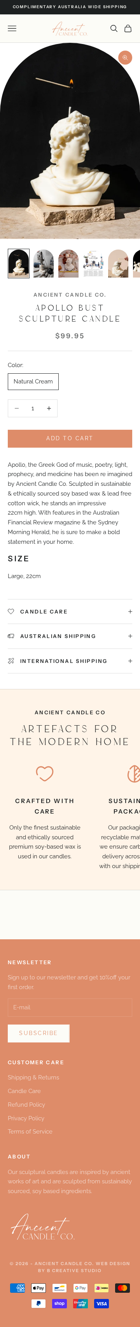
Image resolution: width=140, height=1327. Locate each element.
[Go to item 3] (68, 264)
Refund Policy (26, 1104)
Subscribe (38, 1033)
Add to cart (70, 438)
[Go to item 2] (43, 264)
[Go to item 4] (93, 264)
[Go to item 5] (118, 264)
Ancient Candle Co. (70, 295)
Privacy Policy (26, 1118)
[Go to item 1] (19, 264)
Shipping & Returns (33, 1077)
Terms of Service (30, 1131)
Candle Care (24, 1091)
